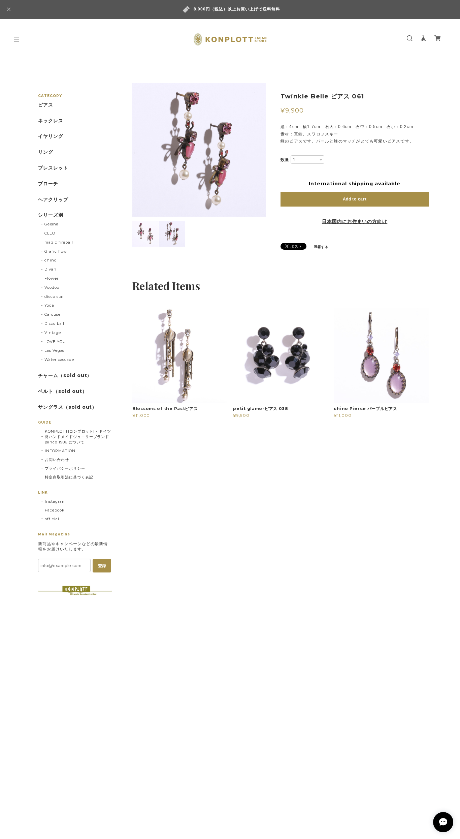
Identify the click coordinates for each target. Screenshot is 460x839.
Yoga (49, 305)
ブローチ (48, 184)
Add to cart (355, 199)
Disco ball (54, 323)
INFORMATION (60, 450)
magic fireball (58, 242)
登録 (102, 565)
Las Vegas (54, 350)
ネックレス (50, 121)
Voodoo (51, 287)
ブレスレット (53, 168)
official (52, 519)
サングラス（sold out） (67, 407)
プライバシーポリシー (65, 468)
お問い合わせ (57, 459)
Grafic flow (55, 251)
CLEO (49, 233)
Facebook (55, 510)
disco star (54, 296)
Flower (51, 278)
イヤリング (50, 136)
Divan (50, 269)
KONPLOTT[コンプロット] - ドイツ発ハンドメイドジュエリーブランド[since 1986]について (78, 436)
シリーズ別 (50, 215)
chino (50, 260)
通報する (321, 247)
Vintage (52, 332)
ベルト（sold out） (62, 391)
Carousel (53, 314)
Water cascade (59, 359)
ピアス (45, 105)
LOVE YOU (55, 341)
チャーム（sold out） (65, 375)
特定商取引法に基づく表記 (69, 477)
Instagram (55, 501)
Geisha (51, 224)
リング (45, 152)
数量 (285, 159)
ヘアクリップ (53, 200)
